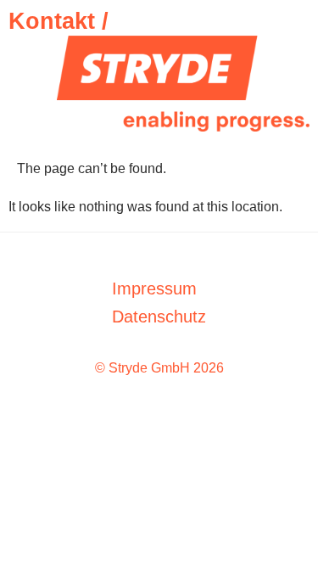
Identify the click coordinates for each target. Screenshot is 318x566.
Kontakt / (58, 21)
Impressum (154, 288)
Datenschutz (159, 316)
